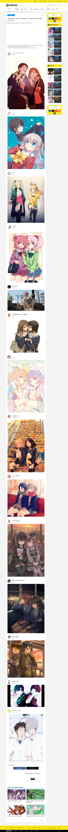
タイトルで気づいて (16, 475)
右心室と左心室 (15, 681)
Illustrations (17, 9)
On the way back (16, 520)
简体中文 (40, 1)
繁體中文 (45, 1)
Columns (53, 9)
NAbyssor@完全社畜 (16, 521)
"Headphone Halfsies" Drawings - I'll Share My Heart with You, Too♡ (22, 11)
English (35, 1)
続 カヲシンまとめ (16, 710)
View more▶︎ (41, 820)
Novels (26, 9)
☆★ (13, 112)
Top (6, 11)
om (13, 477)
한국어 (49, 1)
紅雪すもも (15, 114)
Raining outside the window (18, 580)
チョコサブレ (15, 712)
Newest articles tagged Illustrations (15, 787)
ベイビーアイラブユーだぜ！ (18, 53)
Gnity (14, 581)
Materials (42, 9)
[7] (26, 761)
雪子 (14, 357)
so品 (14, 54)
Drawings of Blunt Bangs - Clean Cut (14, 800)
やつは (14, 174)
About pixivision (12, 827)
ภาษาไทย (53, 1)
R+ (13, 638)
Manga (22, 9)
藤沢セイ (14, 682)
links (13, 172)
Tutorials (31, 9)
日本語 (65, 1)
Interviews (48, 9)
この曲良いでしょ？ (16, 416)
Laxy (14, 287)
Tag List (8, 8)
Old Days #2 (14, 286)
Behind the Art (36, 9)
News (57, 9)
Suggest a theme (20, 827)
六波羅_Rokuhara (16, 417)
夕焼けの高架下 (15, 636)
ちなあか (14, 226)
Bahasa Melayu (59, 1)
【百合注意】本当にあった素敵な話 (19, 314)
